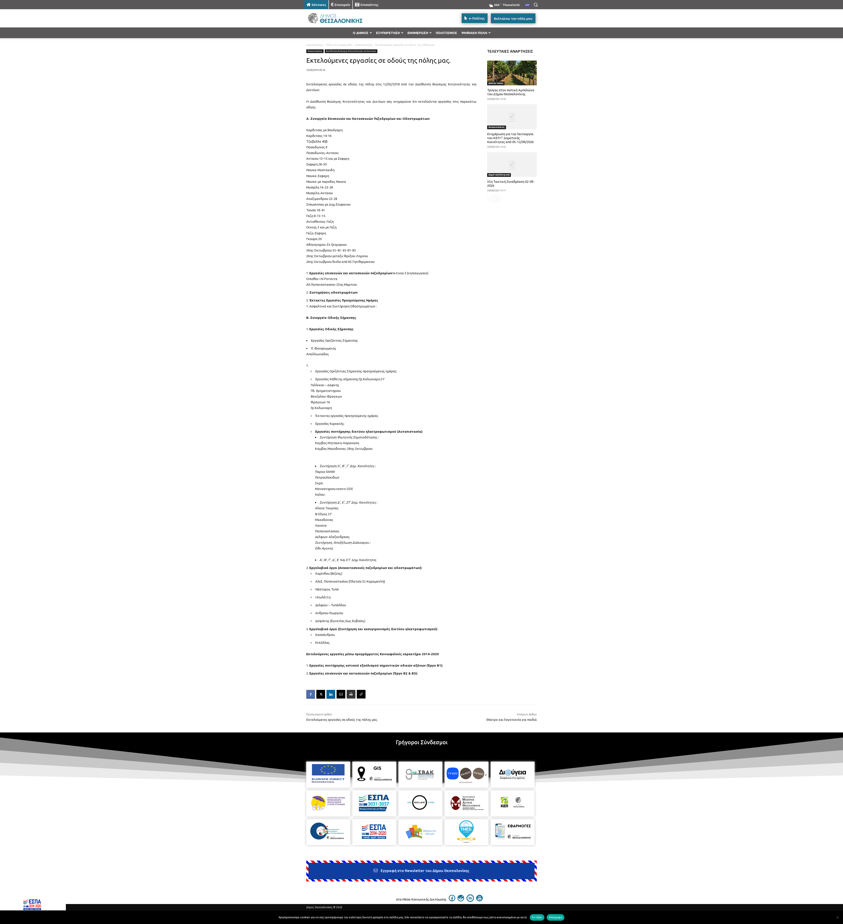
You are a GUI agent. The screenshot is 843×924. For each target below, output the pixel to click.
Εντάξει (537, 917)
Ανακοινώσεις (364, 44)
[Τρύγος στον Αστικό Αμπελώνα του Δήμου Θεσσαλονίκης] (512, 73)
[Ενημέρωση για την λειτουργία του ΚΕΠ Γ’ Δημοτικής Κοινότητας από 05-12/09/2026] (512, 116)
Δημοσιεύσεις (314, 44)
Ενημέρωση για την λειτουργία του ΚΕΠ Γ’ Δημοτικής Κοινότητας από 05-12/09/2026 (510, 138)
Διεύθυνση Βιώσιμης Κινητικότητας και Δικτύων (351, 51)
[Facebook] (310, 694)
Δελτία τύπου (495, 83)
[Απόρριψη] (837, 917)
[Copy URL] (361, 694)
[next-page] (497, 198)
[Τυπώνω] (351, 694)
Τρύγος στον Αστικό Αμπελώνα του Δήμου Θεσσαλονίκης (510, 92)
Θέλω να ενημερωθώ (339, 44)
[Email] (341, 694)
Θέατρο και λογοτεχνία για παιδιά (511, 719)
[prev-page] (490, 198)
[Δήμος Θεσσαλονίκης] (339, 18)
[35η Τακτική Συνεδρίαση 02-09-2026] (512, 164)
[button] (536, 5)
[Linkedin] (330, 694)
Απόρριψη (555, 917)
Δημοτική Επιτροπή (499, 175)
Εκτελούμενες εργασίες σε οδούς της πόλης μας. (342, 719)
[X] (320, 694)
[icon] (452, 900)
